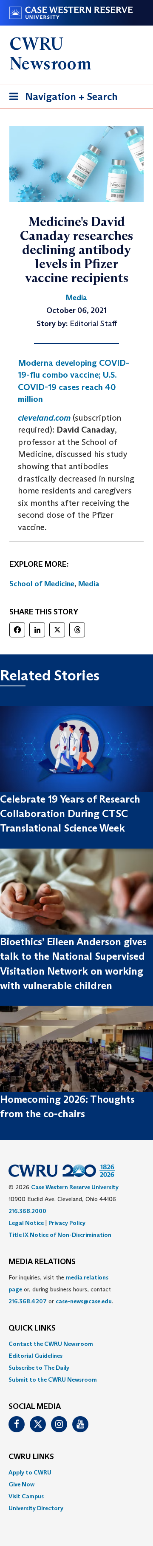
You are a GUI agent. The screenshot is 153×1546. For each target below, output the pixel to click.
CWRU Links (31, 1457)
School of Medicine (41, 583)
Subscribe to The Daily (38, 1367)
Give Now (21, 1484)
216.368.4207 (27, 1301)
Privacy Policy (66, 1223)
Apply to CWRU (29, 1472)
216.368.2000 (27, 1211)
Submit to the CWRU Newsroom (52, 1379)
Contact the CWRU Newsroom (50, 1344)
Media (88, 583)
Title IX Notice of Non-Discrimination (59, 1235)
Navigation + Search (61, 99)
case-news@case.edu (84, 1301)
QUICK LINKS (32, 1328)
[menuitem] (76, 1344)
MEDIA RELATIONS (42, 1262)
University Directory (35, 1508)
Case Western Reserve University (75, 1187)
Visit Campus (26, 1496)
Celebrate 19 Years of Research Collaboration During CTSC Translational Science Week (70, 814)
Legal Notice (26, 1223)
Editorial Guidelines (35, 1356)
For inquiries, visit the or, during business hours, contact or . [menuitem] (60, 1289)
